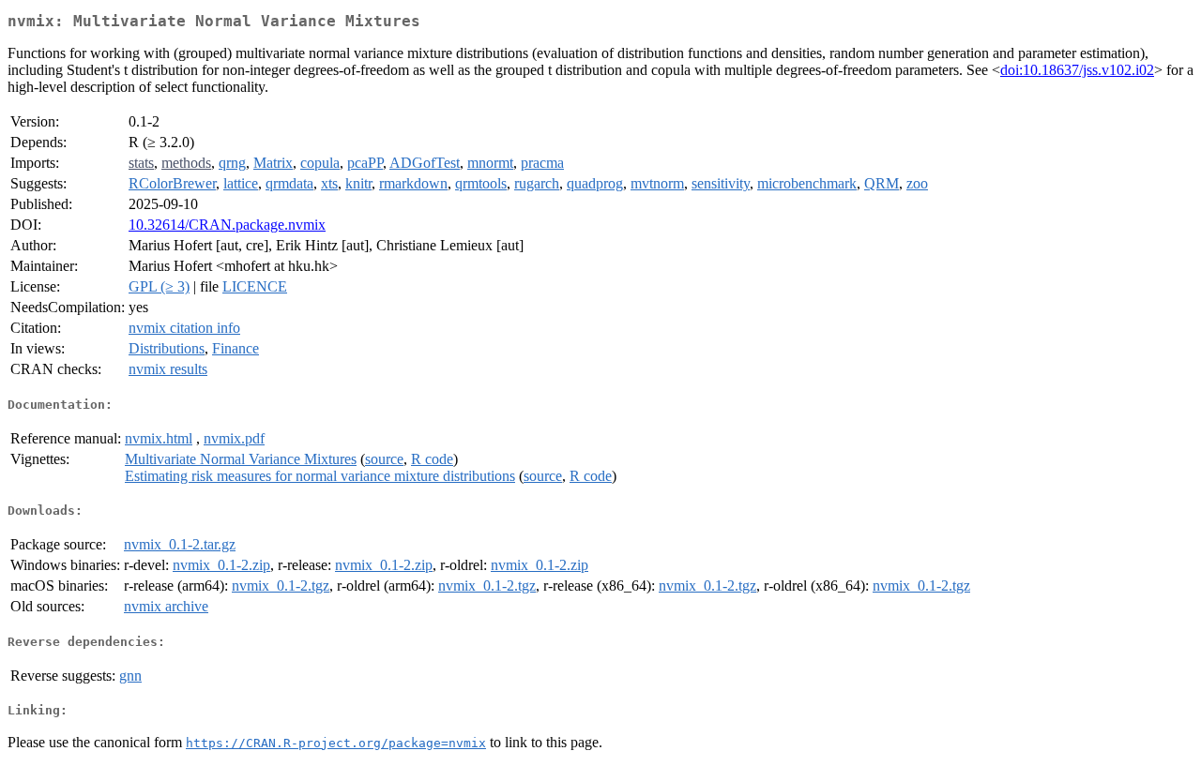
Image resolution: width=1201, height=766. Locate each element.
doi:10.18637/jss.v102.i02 (1077, 70)
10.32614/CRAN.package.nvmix (227, 225)
